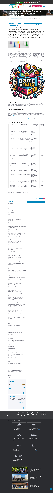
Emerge (10, 206)
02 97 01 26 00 (22, 429)
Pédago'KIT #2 (11, 239)
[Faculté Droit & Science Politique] (19, 424)
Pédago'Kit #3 (11, 334)
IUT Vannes (11, 212)
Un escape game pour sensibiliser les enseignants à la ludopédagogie (15, 223)
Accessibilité (30, 491)
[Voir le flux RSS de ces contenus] (23, 393)
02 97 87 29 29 (37, 429)
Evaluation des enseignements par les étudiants (15, 355)
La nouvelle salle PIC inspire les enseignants (16, 236)
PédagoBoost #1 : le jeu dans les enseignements (14, 274)
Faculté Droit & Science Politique (15, 208)
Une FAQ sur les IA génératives (14, 255)
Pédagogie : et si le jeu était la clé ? (15, 332)
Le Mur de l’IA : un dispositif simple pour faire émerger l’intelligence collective (16, 351)
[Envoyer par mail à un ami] (42, 198)
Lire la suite (11, 387)
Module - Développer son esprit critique (16, 261)
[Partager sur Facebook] (36, 198)
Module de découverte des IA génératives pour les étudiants (16, 341)
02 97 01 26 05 (22, 460)
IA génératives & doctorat (13, 344)
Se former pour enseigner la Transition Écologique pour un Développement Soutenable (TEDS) (16, 310)
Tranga (10, 375)
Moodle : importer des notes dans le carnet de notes (16, 318)
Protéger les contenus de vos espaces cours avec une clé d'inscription (17, 227)
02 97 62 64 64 (34, 450)
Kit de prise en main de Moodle (14, 363)
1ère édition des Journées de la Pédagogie (16, 277)
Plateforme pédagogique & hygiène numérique (15, 220)
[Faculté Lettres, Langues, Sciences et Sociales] (34, 424)
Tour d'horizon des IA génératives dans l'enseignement (16, 264)
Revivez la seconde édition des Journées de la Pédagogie (16, 337)
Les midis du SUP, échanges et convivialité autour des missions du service (16, 234)
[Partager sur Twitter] (38, 198)
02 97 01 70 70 (22, 440)
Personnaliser (34, 2)
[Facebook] (18, 414)
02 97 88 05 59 (37, 439)
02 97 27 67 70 (22, 450)
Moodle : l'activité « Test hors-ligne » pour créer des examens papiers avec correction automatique (16, 322)
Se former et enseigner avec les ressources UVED (16, 287)
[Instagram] (33, 414)
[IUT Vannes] (34, 445)
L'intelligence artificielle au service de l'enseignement (15, 245)
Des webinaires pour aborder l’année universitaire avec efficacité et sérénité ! (16, 314)
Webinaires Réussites (12, 357)
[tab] (36, 202)
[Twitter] (23, 414)
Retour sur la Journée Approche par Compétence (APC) (15, 284)
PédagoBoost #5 (11, 348)
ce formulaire (27, 118)
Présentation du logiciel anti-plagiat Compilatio (15, 249)
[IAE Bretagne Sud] (19, 456)
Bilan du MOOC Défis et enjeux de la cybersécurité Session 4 (15, 242)
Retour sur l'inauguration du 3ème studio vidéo (16, 280)
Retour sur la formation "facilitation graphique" (15, 230)
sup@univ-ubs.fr (15, 115)
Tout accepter (20, 2)
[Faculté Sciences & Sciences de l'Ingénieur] (19, 435)
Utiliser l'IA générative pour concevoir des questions (16, 252)
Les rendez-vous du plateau (13, 330)
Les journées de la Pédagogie (14, 325)
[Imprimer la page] (44, 198)
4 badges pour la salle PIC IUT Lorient (15, 368)
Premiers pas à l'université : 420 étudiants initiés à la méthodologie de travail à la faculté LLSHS (16, 298)
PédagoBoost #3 (11, 327)
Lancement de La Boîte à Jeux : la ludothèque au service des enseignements (16, 258)
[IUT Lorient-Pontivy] (19, 445)
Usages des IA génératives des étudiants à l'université (16, 361)
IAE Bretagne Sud (12, 210)
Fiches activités (11, 365)
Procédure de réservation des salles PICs (16, 217)
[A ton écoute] (43, 414)
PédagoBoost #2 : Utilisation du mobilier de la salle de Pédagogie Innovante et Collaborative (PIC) (16, 305)
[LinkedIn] (38, 414)
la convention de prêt (18, 120)
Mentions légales (24, 491)
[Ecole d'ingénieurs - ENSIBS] (34, 435)
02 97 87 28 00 (21, 449)
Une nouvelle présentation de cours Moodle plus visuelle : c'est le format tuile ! (17, 271)
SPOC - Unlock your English (13, 302)
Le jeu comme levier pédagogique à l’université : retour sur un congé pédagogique (15, 371)
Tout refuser (27, 2)
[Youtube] (28, 414)
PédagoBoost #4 (11, 346)
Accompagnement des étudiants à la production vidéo (15, 267)
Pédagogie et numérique (14, 214)
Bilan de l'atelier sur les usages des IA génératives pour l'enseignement (15, 291)
